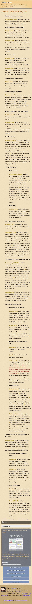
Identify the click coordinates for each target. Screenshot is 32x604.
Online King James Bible (16, 576)
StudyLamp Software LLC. (15, 591)
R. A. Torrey (13, 588)
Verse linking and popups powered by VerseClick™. (16, 600)
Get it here (5, 562)
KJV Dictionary (16, 579)
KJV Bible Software (16, 582)
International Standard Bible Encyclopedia (16, 570)
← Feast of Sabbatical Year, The (8, 519)
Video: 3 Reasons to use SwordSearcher (12, 564)
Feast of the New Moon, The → (24, 519)
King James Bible (26, 595)
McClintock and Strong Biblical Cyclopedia (16, 573)
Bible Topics (6, 2)
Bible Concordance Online (16, 567)
